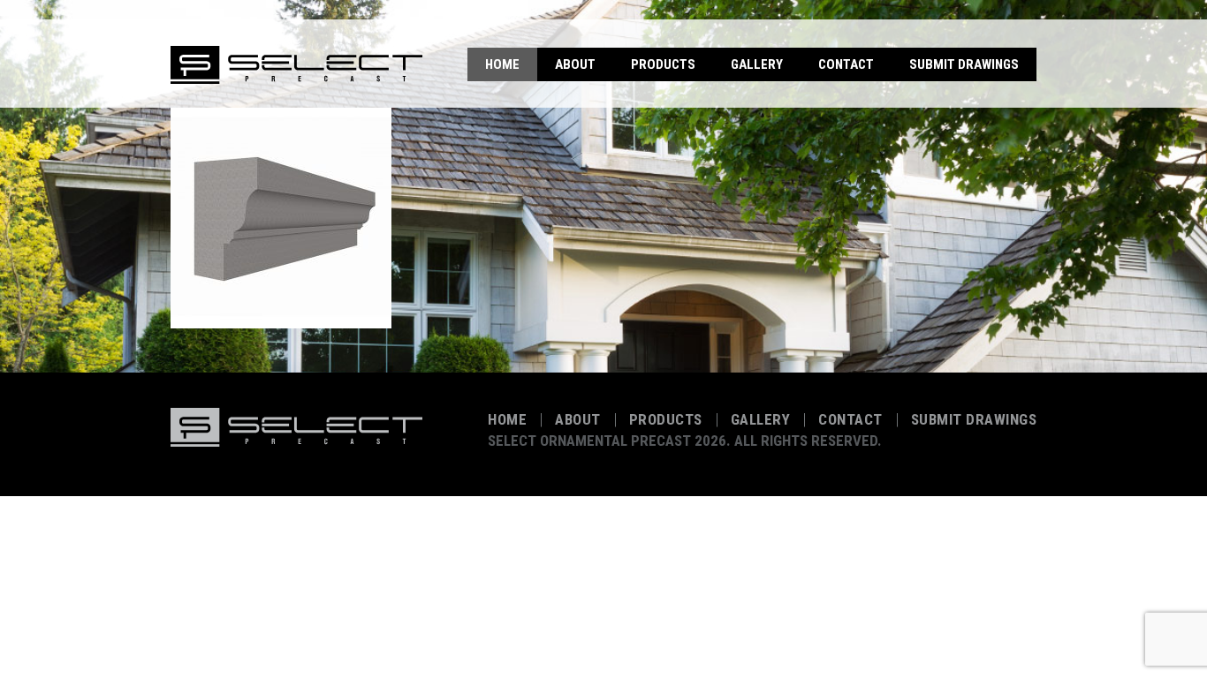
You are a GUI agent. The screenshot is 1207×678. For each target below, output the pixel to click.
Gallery (757, 64)
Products (663, 64)
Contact (846, 64)
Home (502, 64)
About (575, 64)
